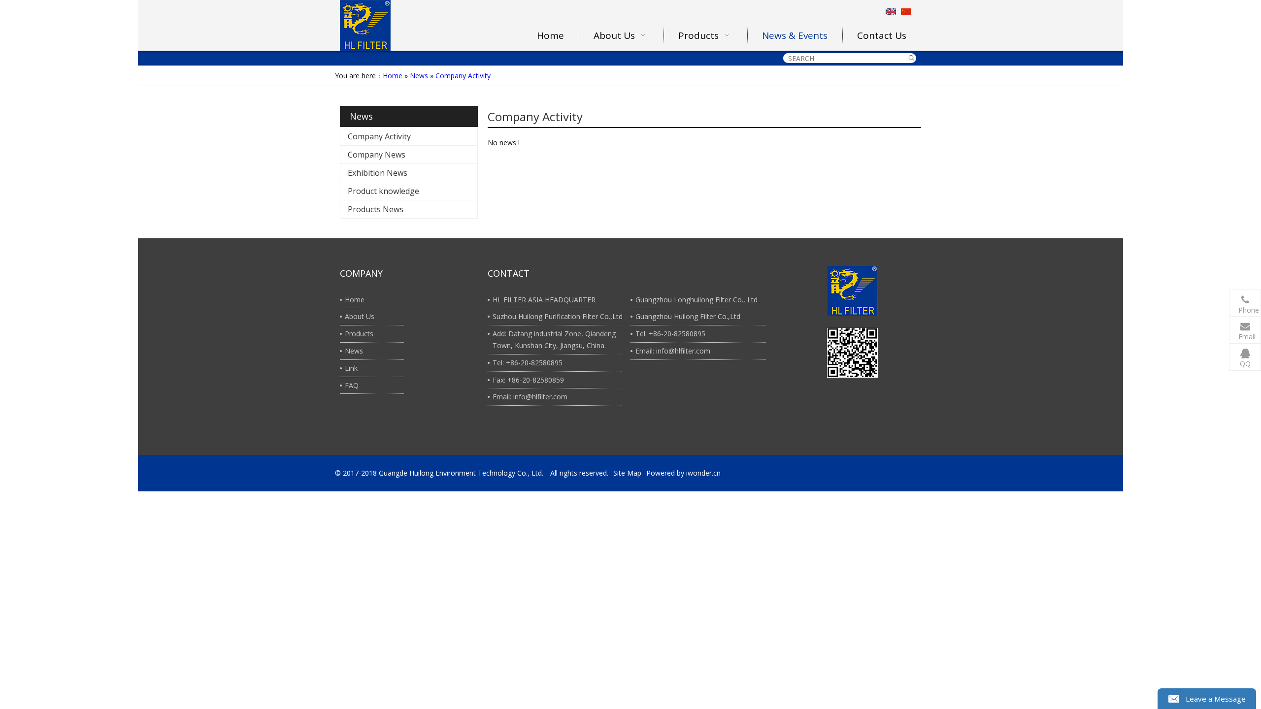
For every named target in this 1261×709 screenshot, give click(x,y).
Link (351, 368)
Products (359, 333)
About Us (359, 316)
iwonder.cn (703, 473)
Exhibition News (377, 172)
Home (392, 75)
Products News (375, 209)
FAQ (352, 385)
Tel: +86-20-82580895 (528, 362)
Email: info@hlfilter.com (530, 396)
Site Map (627, 473)
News (419, 75)
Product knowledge (383, 191)
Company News (376, 154)
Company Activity (463, 75)
